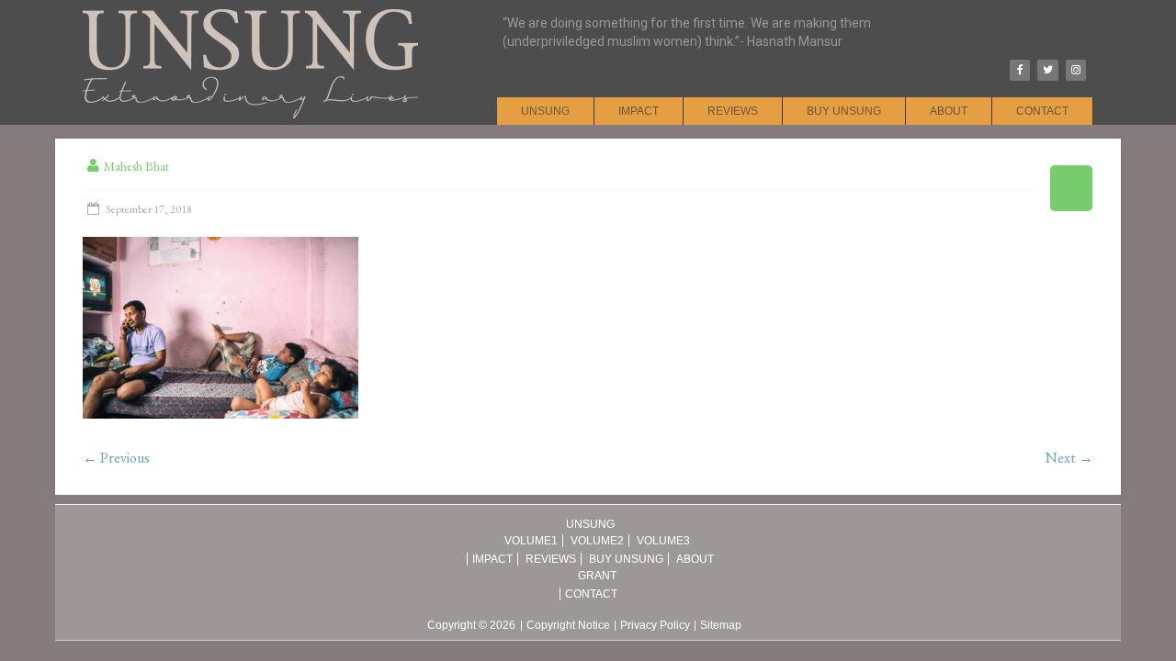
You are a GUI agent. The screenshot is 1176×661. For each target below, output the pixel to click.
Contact (1042, 111)
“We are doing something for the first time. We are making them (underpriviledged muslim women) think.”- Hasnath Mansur (687, 32)
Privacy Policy (655, 626)
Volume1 (531, 540)
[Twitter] (1047, 70)
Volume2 (597, 540)
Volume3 (663, 540)
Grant (597, 575)
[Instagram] (1076, 70)
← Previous (116, 457)
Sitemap (720, 626)
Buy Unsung (844, 111)
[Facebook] (1020, 70)
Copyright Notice (568, 626)
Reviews (732, 111)
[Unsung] (250, 9)
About (948, 111)
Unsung (545, 111)
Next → (1069, 457)
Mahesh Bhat (136, 166)
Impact (638, 111)
